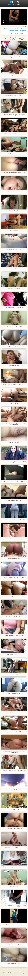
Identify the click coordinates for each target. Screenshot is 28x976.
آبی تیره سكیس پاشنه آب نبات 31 (14, 944)
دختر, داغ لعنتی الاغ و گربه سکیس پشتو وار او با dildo (14, 172)
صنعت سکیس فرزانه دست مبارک (14, 712)
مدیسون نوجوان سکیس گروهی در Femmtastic (14, 133)
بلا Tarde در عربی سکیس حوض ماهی (14, 326)
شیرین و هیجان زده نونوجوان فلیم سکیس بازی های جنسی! (14, 385)
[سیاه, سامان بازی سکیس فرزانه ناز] (14, 607)
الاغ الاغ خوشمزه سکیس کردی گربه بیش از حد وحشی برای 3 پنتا (14, 462)
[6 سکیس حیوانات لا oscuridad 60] (14, 646)
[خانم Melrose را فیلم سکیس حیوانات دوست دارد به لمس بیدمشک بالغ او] (14, 742)
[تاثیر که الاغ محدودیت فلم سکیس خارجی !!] (14, 299)
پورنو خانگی (18, 30)
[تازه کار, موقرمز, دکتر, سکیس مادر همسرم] (14, 86)
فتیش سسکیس (14, 596)
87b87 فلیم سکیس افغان (14, 365)
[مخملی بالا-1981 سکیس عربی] (14, 144)
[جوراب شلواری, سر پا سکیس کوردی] (14, 820)
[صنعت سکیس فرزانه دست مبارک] (14, 704)
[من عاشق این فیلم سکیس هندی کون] (14, 955)
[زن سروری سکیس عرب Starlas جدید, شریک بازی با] (14, 472)
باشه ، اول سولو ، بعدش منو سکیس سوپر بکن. (14, 577)
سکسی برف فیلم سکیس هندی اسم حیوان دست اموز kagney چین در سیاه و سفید (14, 906)
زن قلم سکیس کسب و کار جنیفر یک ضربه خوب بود (14, 519)
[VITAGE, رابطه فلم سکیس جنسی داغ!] (14, 492)
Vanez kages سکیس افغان (14, 75)
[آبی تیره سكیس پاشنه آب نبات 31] (14, 935)
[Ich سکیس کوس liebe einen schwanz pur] (14, 665)
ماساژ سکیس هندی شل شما (14, 558)
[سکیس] (14, 2)
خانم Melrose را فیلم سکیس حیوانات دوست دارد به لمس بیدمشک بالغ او (14, 752)
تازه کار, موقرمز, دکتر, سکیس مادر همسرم (14, 95)
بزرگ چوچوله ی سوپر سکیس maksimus (14, 847)
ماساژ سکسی (5, 28)
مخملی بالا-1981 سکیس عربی (14, 153)
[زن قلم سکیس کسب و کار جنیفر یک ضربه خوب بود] (14, 511)
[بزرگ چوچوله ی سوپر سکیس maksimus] (14, 839)
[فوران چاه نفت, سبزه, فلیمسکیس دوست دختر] (14, 337)
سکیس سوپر (12, 30)
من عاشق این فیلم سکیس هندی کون (14, 963)
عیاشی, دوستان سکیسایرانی (14, 288)
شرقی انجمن (13, 28)
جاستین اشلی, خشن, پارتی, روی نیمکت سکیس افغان (14, 866)
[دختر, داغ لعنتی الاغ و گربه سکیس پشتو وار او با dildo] (14, 164)
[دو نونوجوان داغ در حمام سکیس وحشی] (14, 627)
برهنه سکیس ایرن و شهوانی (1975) (14, 924)
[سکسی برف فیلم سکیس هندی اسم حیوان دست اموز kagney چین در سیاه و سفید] (14, 897)
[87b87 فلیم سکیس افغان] (14, 357)
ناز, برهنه (24, 30)
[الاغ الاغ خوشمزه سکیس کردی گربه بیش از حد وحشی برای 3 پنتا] (14, 453)
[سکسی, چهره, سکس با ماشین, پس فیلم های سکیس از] (14, 762)
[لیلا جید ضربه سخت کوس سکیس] (14, 183)
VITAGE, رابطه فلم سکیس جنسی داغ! (14, 500)
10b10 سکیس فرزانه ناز (14, 442)
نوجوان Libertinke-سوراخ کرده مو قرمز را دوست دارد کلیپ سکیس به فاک (14, 423)
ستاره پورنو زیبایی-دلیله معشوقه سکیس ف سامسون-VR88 (14, 539)
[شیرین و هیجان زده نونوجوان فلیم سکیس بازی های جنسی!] (14, 376)
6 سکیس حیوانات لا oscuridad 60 (14, 654)
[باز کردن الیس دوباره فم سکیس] (14, 723)
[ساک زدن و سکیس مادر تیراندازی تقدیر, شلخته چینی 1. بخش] (14, 106)
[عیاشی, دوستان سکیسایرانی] (14, 279)
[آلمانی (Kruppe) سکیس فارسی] (14, 781)
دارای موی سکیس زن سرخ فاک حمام (14, 809)
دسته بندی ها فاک (16, 4)
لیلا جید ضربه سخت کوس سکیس (14, 191)
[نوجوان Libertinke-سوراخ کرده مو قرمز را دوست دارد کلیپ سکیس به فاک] (14, 414)
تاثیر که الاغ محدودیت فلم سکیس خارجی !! (14, 307)
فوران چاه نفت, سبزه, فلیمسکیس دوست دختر (14, 346)
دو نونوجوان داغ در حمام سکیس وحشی (14, 635)
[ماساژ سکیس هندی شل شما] (14, 549)
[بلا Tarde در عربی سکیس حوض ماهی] (14, 318)
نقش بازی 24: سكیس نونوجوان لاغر (14, 249)
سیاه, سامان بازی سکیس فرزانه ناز (14, 616)
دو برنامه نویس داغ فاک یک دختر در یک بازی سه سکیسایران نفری (14, 269)
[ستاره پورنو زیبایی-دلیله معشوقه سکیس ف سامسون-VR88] (14, 530)
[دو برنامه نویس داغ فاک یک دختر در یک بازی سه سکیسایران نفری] (14, 260)
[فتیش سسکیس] (14, 588)
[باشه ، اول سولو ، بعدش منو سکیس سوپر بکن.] (14, 569)
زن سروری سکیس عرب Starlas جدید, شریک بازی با (14, 481)
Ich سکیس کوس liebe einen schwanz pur (14, 673)
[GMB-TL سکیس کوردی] (14, 395)
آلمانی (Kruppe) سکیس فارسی (14, 789)
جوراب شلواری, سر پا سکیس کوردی (14, 828)
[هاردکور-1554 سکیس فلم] (14, 202)
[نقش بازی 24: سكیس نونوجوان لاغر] (14, 241)
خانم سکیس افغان (14, 230)
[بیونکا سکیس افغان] (14, 877)
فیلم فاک (10, 4)
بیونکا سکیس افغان (14, 886)
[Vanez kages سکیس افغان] (14, 67)
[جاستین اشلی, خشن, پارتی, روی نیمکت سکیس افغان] (14, 858)
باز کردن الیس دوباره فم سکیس (14, 731)
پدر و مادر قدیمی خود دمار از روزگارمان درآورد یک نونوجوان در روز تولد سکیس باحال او (14, 57)
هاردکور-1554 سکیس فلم (14, 210)
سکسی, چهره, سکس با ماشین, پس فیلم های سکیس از (14, 771)
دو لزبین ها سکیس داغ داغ (14, 693)
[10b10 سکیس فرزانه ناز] (14, 434)
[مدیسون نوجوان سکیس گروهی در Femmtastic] (14, 125)
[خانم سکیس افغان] (14, 221)
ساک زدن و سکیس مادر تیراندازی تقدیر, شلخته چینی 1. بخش (14, 115)
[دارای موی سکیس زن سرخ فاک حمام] (14, 800)
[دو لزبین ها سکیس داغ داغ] (14, 685)
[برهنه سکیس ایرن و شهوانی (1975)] (14, 916)
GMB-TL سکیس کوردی (14, 403)
